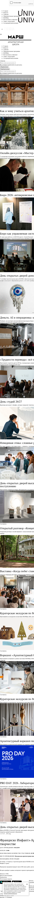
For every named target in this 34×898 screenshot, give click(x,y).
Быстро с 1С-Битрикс (6, 897)
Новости (5, 12)
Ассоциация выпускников (10, 23)
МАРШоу (6, 18)
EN (1, 34)
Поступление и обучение (10, 19)
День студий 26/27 (11, 401)
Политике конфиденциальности (10, 893)
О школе (5, 11)
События (5, 14)
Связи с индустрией (9, 21)
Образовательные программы (11, 16)
